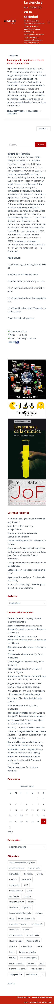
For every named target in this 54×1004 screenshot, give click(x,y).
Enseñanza (13, 907)
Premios (40, 946)
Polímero (13, 946)
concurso (13, 879)
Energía (31, 902)
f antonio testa (15, 767)
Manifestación (37, 924)
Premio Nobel (26, 946)
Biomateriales (34, 868)
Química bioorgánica (28, 957)
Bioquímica (28, 874)
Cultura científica (16, 890)
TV (43, 974)
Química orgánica (16, 963)
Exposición (26, 907)
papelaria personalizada (19, 712)
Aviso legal (47, 1002)
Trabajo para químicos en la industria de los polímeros (27, 564)
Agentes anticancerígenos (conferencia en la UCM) (26, 579)
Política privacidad (32, 1002)
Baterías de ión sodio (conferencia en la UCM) (26, 571)
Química (12, 957)
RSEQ (42, 963)
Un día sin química (16, 738)
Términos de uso (24, 997)
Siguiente (42, 129)
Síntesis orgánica (37, 969)
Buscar (41, 144)
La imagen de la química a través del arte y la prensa (25, 61)
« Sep (10, 831)
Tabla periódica (15, 974)
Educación (27, 896)
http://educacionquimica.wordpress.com (26, 281)
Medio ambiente (16, 935)
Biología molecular (16, 868)
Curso (29, 890)
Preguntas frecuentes (42, 997)
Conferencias (12, 55)
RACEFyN (31, 963)
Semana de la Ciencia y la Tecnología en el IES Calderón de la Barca (26, 586)
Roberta (12, 668)
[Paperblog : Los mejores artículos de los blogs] (14, 342)
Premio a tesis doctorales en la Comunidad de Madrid (22, 535)
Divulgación (14, 896)
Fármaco (39, 913)
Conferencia (26, 879)
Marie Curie (14, 929)
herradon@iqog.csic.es (24, 318)
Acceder (11, 983)
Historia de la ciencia (26, 918)
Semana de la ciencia (17, 969)
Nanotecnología (15, 941)
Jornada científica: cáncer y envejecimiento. (20, 528)
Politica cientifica (33, 941)
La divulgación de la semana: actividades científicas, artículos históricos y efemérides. (27, 555)
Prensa (12, 952)
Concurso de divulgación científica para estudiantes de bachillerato (27, 629)
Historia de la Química (18, 924)
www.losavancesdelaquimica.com (23, 274)
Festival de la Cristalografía (20, 913)
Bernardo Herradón (17, 742)
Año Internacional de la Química (22, 862)
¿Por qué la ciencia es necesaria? (30, 727)
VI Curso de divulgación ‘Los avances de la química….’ (26, 520)
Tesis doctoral (32, 974)
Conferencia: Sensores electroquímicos (26, 548)
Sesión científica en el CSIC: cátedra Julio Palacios (27, 542)
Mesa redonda (33, 935)
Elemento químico (16, 902)
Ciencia (40, 874)
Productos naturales (27, 952)
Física (11, 918)
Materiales (27, 929)
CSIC (26, 885)
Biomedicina (14, 874)
